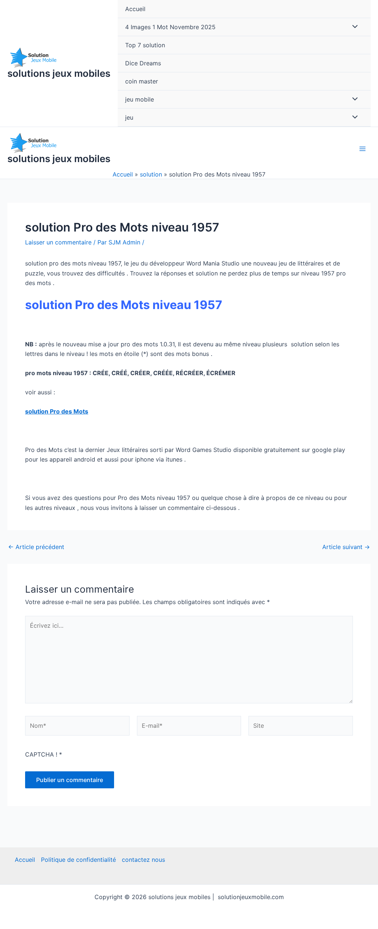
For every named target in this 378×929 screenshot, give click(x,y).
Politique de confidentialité (78, 859)
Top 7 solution (145, 45)
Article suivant (346, 547)
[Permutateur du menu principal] (362, 149)
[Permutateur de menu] (353, 27)
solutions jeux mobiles (58, 73)
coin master (141, 81)
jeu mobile (139, 99)
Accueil (135, 9)
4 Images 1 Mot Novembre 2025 (170, 27)
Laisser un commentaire (58, 242)
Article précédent (36, 547)
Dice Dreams (143, 63)
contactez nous (143, 859)
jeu (129, 117)
